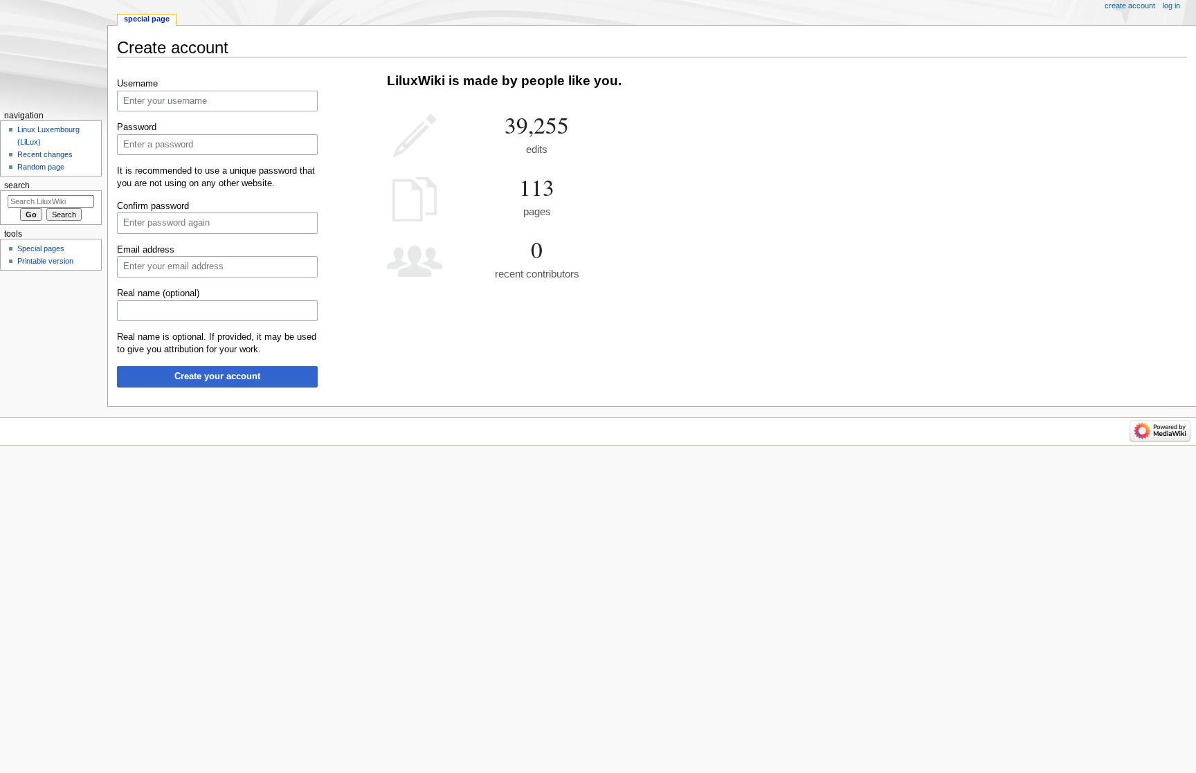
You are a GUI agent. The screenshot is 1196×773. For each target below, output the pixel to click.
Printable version (45, 261)
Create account (1130, 5)
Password (136, 127)
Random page (40, 167)
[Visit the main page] (53, 53)
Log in (1171, 5)
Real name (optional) (158, 293)
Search (17, 185)
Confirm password (153, 206)
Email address (145, 250)
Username (137, 84)
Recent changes (45, 154)
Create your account (217, 376)
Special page (147, 19)
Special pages (40, 248)
